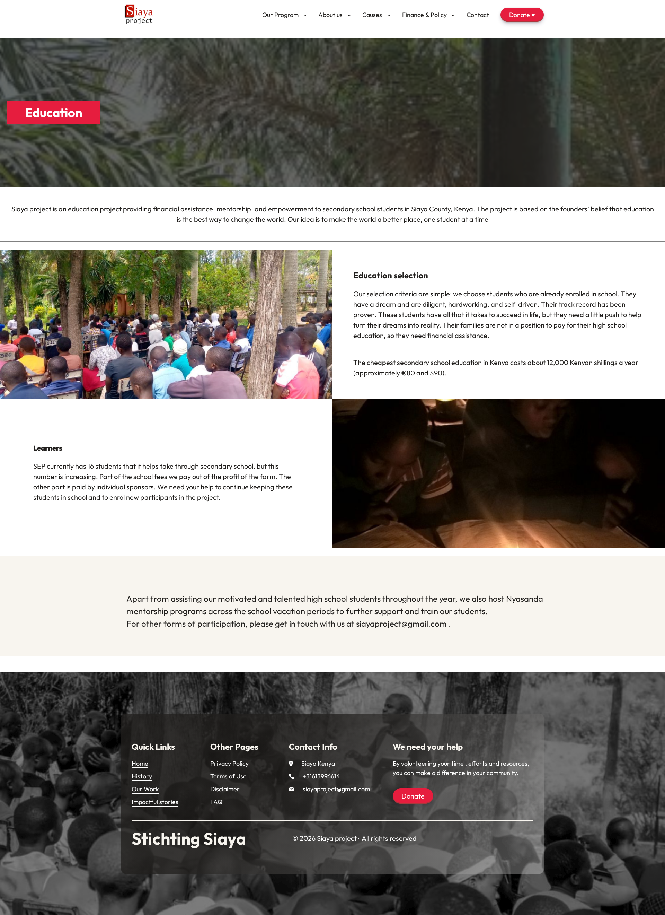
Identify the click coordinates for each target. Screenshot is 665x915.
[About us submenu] (349, 15)
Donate (413, 796)
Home (140, 763)
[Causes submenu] (389, 15)
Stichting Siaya (189, 838)
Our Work (145, 789)
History (142, 776)
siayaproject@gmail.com (401, 623)
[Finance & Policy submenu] (453, 15)
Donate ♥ (522, 15)
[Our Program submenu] (305, 15)
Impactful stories (155, 802)
